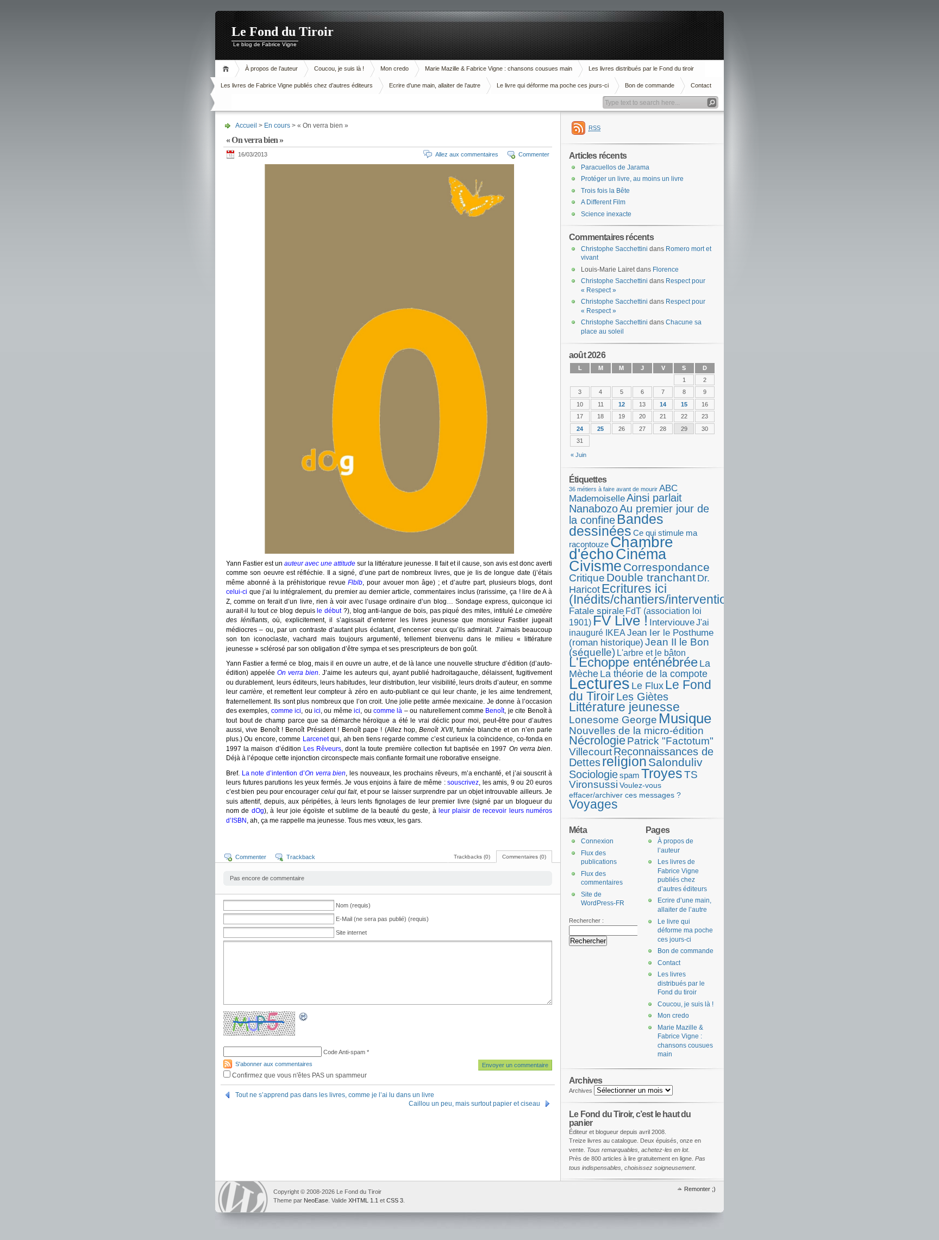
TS (691, 774)
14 (663, 404)
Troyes (662, 773)
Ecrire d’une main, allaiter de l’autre (434, 85)
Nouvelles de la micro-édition (636, 730)
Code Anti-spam (344, 1052)
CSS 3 (394, 1200)
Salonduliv (675, 762)
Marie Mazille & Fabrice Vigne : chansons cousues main (498, 68)
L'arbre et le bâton (651, 652)
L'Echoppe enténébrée (633, 662)
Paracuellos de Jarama (615, 167)
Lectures (599, 683)
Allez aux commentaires (466, 154)
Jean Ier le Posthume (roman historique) (641, 637)
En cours (277, 125)
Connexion (597, 841)
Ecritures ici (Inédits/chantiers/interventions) (656, 594)
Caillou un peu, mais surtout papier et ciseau (474, 1103)
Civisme (595, 566)
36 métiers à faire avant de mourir (613, 489)
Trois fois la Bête (605, 191)
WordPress (243, 1196)
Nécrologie (597, 740)
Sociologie (593, 774)
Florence (666, 269)
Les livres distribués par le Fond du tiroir (641, 68)
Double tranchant (651, 577)
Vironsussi (593, 784)
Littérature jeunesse (624, 707)
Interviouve (671, 622)
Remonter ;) (700, 1189)
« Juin (578, 455)
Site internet (351, 932)
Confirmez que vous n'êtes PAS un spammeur (298, 1075)
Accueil (227, 68)
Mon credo (394, 68)
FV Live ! (620, 620)
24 (580, 428)
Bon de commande (649, 85)
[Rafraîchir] (304, 1019)
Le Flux (647, 685)
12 (621, 404)
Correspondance (666, 567)
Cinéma (641, 554)
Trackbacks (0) (472, 857)
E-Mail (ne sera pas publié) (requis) (382, 919)
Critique (587, 578)
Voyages (593, 804)
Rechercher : (586, 920)
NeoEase (316, 1200)
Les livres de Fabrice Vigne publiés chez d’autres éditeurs (297, 85)
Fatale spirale (596, 610)
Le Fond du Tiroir (282, 31)
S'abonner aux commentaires (273, 1064)
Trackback (300, 857)
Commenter (533, 154)
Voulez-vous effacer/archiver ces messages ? (625, 790)
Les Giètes (642, 697)
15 (684, 404)
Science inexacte (606, 214)
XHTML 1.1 (363, 1200)
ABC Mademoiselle (623, 493)
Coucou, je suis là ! (339, 68)
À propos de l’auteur (271, 68)
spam (629, 775)
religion (624, 761)
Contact (701, 85)
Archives (580, 1090)
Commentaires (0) (524, 857)
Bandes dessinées (616, 524)
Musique (685, 718)
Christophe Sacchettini (614, 249)
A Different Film (603, 202)
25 (600, 428)
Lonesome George (613, 719)
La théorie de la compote (654, 673)
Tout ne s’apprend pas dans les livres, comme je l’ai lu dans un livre (334, 1095)
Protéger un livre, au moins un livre (632, 179)
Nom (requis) (353, 905)
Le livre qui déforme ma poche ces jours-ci (553, 85)
